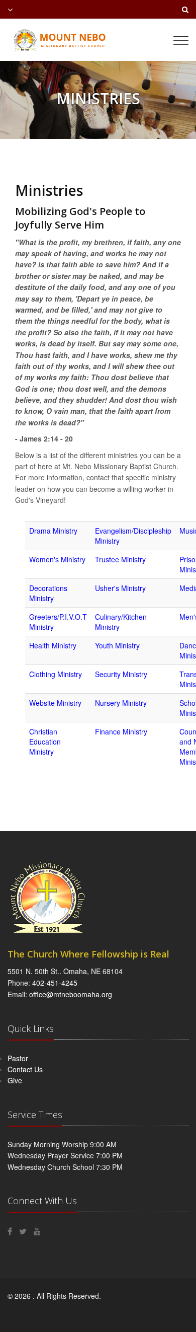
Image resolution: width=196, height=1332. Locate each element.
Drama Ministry (53, 531)
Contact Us (25, 1069)
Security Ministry (121, 674)
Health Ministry (52, 645)
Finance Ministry (121, 731)
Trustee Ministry (120, 559)
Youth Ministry (117, 645)
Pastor (18, 1058)
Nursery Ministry (121, 703)
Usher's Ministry (120, 588)
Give (15, 1080)
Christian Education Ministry (45, 741)
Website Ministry (55, 703)
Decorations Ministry (48, 593)
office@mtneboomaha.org (70, 994)
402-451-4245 (54, 983)
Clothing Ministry (55, 674)
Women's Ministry (57, 559)
